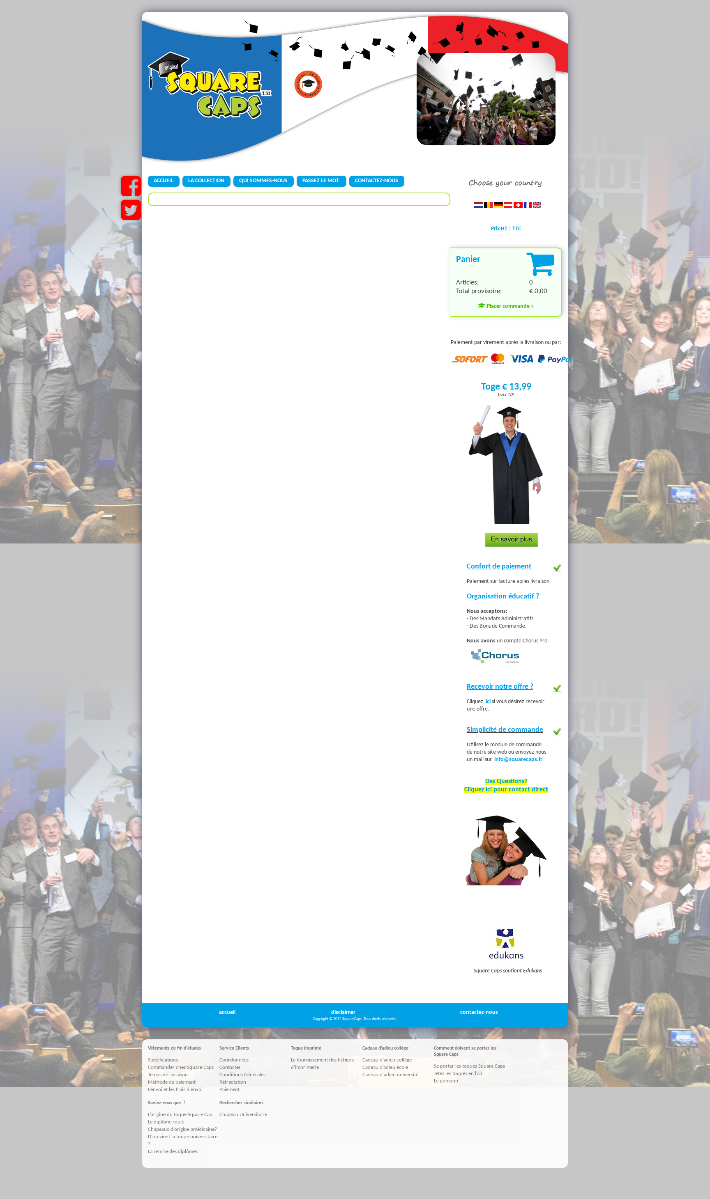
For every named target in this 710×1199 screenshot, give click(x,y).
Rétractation (232, 1082)
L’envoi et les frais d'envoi (175, 1089)
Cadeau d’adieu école (385, 1067)
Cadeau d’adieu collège (387, 1060)
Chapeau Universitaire (243, 1114)
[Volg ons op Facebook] (131, 193)
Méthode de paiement (172, 1082)
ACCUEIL (163, 181)
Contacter (230, 1067)
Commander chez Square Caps (181, 1067)
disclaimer (343, 1012)
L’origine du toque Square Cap (180, 1114)
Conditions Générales (242, 1074)
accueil (227, 1012)
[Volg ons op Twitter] (131, 217)
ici (489, 702)
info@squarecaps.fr (518, 760)
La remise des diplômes (173, 1151)
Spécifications (163, 1060)
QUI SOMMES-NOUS (263, 181)
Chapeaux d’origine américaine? (182, 1129)
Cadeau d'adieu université (390, 1074)
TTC (516, 229)
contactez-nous (479, 1012)
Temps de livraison (168, 1074)
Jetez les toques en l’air (458, 1073)
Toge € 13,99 (506, 387)
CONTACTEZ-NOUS (376, 181)
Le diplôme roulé (166, 1122)
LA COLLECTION (206, 181)
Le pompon (446, 1081)
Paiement (229, 1089)
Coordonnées (234, 1060)
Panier (468, 259)
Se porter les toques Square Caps (469, 1066)
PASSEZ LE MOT (321, 181)
